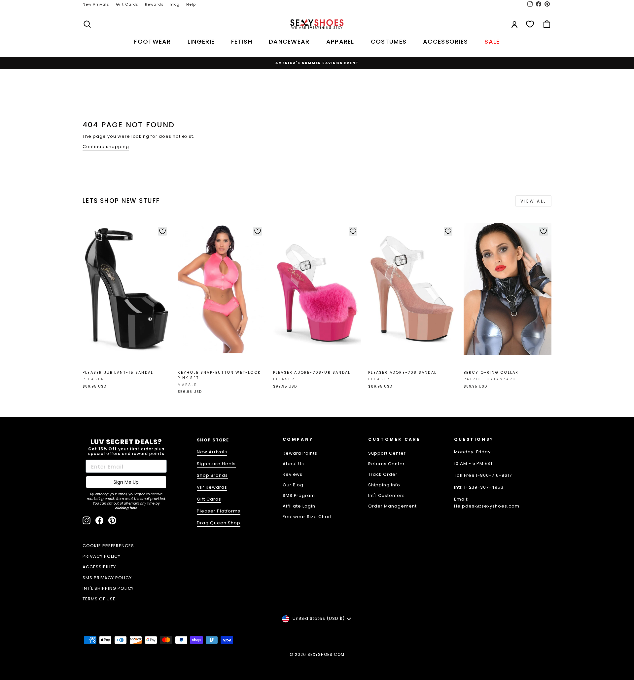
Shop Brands (212, 475)
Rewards (154, 4)
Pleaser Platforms (218, 511)
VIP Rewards (212, 487)
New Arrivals (96, 4)
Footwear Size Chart (307, 516)
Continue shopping (106, 146)
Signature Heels (216, 464)
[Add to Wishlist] (162, 231)
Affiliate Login (299, 506)
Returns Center (386, 464)
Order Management (392, 506)
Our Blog (293, 485)
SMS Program (299, 495)
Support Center (387, 453)
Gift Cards (127, 4)
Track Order (383, 474)
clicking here (126, 508)
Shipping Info (384, 485)
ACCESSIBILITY (99, 567)
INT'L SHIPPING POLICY (108, 588)
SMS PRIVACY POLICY (107, 578)
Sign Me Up (126, 482)
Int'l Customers (386, 495)
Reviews (293, 474)
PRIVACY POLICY (102, 556)
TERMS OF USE (99, 599)
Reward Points (300, 453)
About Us (293, 464)
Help (191, 4)
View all (533, 201)
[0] (530, 24)
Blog (175, 4)
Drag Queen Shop (218, 523)
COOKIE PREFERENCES (108, 546)
